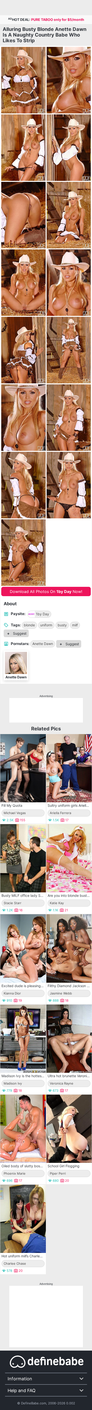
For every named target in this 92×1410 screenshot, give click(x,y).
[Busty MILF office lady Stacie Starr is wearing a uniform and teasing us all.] (23, 858)
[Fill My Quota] (23, 768)
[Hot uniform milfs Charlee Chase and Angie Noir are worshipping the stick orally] (23, 1219)
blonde (29, 625)
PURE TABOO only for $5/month (57, 19)
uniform (46, 625)
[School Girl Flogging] (69, 1129)
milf (75, 625)
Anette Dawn (42, 644)
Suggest (19, 633)
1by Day (42, 614)
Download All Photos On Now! (46, 591)
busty (62, 625)
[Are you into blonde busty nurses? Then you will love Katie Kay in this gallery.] (69, 858)
